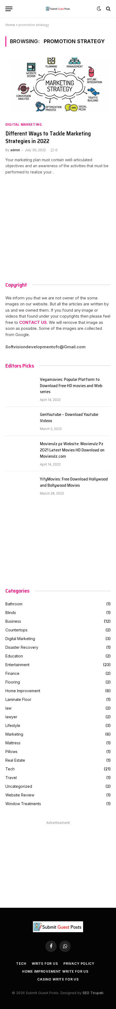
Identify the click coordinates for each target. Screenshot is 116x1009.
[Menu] (8, 9)
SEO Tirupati (93, 993)
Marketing (14, 734)
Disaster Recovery (21, 647)
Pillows (11, 751)
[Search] (108, 9)
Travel (11, 777)
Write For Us (45, 963)
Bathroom (13, 604)
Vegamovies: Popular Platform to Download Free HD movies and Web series (71, 386)
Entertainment (17, 664)
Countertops (16, 630)
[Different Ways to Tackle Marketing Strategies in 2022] (58, 87)
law (8, 708)
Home (10, 25)
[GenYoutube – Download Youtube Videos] (20, 421)
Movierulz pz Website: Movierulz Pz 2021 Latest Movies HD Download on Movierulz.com (72, 450)
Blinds (10, 612)
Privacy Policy (78, 963)
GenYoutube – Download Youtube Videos (69, 418)
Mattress (13, 743)
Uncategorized (18, 786)
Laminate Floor (18, 699)
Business (13, 621)
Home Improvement (22, 690)
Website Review (19, 795)
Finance (12, 673)
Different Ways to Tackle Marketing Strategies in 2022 (48, 137)
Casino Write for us (58, 979)
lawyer (11, 716)
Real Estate (15, 760)
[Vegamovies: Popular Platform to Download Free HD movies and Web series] (20, 386)
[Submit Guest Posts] (58, 8)
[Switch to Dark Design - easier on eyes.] (99, 8)
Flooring (12, 682)
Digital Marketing (23, 124)
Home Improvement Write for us (55, 971)
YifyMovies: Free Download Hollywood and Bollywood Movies (74, 482)
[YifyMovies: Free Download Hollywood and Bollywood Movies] (20, 486)
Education (14, 656)
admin (15, 150)
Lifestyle (12, 725)
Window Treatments (23, 803)
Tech (10, 769)
